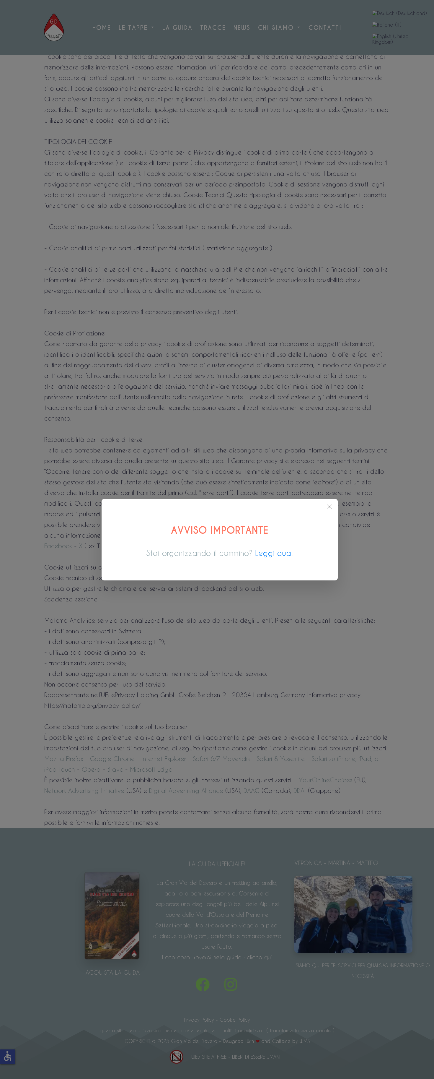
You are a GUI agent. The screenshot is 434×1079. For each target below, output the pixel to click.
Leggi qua (273, 553)
